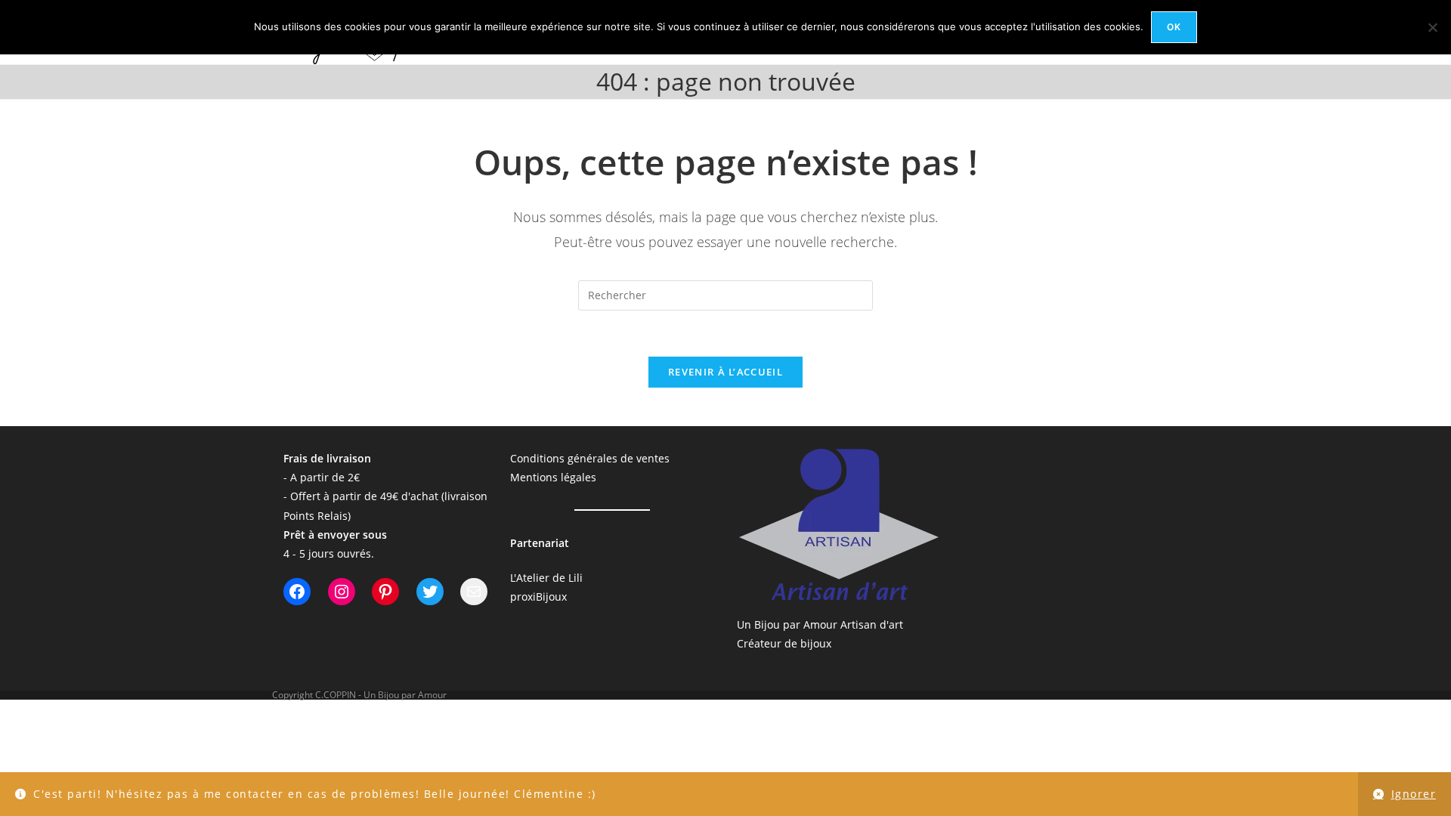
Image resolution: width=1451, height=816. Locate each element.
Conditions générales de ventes (590, 458)
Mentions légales (553, 477)
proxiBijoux (538, 596)
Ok (1174, 26)
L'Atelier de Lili (546, 577)
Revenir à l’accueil (725, 372)
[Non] (1432, 27)
